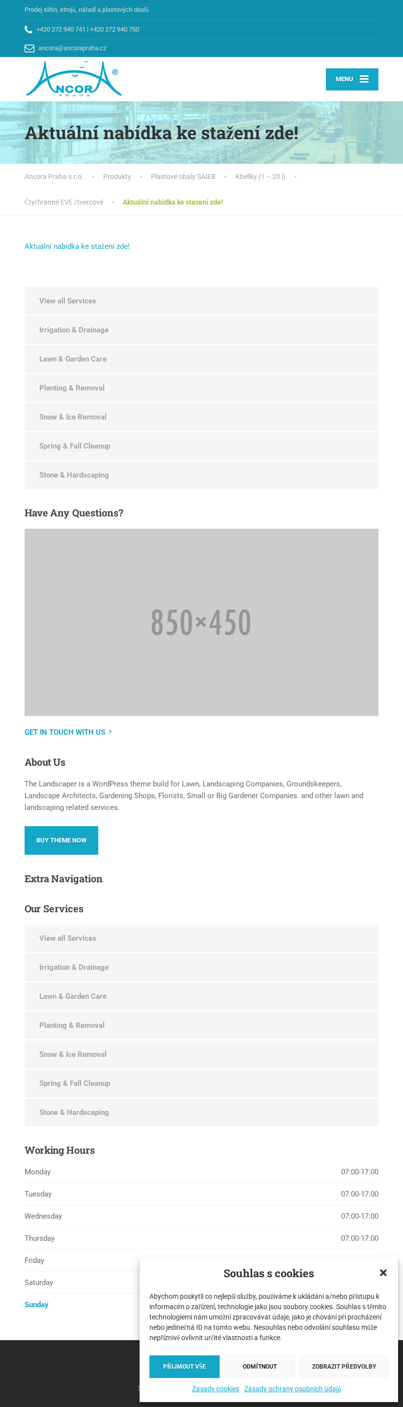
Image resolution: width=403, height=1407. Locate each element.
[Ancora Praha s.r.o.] (74, 79)
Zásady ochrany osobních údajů (292, 1389)
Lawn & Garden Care (73, 359)
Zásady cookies (215, 1389)
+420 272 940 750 (114, 29)
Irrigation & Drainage (74, 330)
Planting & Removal (72, 388)
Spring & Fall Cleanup (74, 446)
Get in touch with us (65, 732)
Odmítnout (260, 1366)
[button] (383, 1273)
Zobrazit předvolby (344, 1366)
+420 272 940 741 (61, 29)
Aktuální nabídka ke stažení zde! (77, 246)
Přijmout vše (184, 1366)
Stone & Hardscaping (74, 475)
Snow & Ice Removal (73, 417)
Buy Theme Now (61, 840)
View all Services (67, 301)
